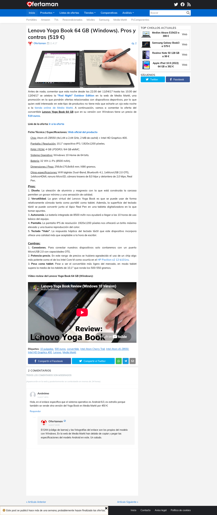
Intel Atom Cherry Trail (92, 349)
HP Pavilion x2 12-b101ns (113, 259)
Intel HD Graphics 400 (40, 352)
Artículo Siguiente (126, 502)
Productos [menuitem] (46, 12)
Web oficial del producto (82, 132)
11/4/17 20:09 (54, 425)
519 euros (34, 115)
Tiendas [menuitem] (88, 12)
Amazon (45, 19)
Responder (35, 411)
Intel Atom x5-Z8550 (117, 349)
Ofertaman (55, 421)
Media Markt (120, 19)
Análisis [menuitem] (127, 12)
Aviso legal (160, 510)
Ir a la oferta (56, 124)
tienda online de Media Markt (54, 107)
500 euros (60, 349)
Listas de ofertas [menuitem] (69, 12)
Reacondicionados (72, 19)
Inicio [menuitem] (32, 12)
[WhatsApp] (119, 361)
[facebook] (183, 4)
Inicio (133, 510)
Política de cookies (181, 510)
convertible (73, 349)
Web (184, 34)
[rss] (189, 4)
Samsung (104, 19)
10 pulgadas (46, 349)
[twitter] (176, 4)
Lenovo (57, 352)
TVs (56, 19)
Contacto (146, 510)
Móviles (91, 19)
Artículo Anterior (37, 502)
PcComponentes (140, 19)
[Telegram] (126, 361)
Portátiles (31, 19)
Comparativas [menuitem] (109, 12)
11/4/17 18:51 (42, 397)
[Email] (133, 361)
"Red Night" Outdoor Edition (75, 95)
